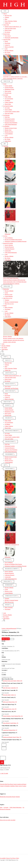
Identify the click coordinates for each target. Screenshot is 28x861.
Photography (13, 628)
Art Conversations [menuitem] (9, 98)
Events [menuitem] (4, 83)
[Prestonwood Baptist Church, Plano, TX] (14, 737)
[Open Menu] (2, 354)
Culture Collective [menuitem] (9, 102)
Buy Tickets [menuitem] (7, 52)
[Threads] (14, 850)
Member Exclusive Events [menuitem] (11, 128)
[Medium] (5, 821)
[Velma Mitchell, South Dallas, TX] (14, 723)
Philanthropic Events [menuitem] (9, 89)
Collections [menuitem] (5, 146)
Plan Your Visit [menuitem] (8, 15)
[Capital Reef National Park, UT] (14, 730)
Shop (1, 807)
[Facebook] (0, 821)
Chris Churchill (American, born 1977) (12, 635)
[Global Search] (2, 351)
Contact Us (2, 786)
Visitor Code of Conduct (20, 786)
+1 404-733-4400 (4, 773)
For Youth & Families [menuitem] (8, 106)
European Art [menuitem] (8, 196)
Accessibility (3, 858)
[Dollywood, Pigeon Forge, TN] (14, 702)
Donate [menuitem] (4, 305)
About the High (3, 784)
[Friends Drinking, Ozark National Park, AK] (14, 716)
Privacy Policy (15, 858)
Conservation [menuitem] (8, 250)
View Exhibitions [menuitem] (9, 237)
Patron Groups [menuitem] (8, 30)
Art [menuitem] (5, 143)
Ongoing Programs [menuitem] (9, 87)
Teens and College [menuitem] (9, 113)
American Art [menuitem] (8, 171)
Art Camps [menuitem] (7, 107)
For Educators (7, 809)
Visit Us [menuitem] (5, 13)
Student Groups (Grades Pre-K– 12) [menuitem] (13, 26)
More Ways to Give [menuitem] (9, 303)
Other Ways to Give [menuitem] (7, 298)
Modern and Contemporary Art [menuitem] (12, 221)
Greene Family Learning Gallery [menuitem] (12, 111)
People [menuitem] (6, 41)
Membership (3, 796)
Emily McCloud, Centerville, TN (10, 690)
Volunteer (17, 796)
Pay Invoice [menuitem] (7, 32)
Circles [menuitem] (6, 292)
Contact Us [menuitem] (7, 45)
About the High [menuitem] (6, 39)
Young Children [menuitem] (8, 109)
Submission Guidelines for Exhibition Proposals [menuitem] (15, 241)
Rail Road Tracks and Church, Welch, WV (12, 683)
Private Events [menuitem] (6, 34)
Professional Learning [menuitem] (10, 119)
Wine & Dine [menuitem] (8, 104)
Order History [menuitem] (8, 54)
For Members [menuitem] (6, 126)
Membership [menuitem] (6, 289)
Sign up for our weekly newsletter (7, 820)
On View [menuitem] (5, 236)
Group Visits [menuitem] (6, 24)
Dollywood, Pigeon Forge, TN (9, 704)
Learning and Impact (21, 784)
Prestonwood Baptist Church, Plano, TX (11, 739)
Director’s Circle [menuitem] (8, 294)
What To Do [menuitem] (7, 81)
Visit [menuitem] (5, 10)
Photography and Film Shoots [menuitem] (11, 37)
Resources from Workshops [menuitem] (11, 122)
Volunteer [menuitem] (7, 300)
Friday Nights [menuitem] (8, 96)
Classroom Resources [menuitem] (10, 120)
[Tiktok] (3, 821)
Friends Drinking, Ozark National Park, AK (12, 718)
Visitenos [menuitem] (7, 17)
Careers (15, 784)
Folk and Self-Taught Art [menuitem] (10, 209)
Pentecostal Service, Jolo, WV (9, 711)
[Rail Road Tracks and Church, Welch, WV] (14, 681)
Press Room (10, 784)
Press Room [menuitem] (7, 43)
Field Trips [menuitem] (7, 117)
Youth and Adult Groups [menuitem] (10, 28)
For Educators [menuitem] (6, 115)
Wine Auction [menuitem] (8, 91)
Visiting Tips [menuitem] (7, 23)
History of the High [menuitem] (9, 47)
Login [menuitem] (6, 48)
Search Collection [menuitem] (9, 245)
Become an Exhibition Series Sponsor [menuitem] (13, 239)
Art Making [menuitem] (7, 100)
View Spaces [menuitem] (8, 35)
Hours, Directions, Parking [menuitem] (11, 21)
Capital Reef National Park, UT (9, 732)
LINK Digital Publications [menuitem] (11, 124)
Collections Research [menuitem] (9, 248)
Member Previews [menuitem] (9, 131)
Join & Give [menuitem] (7, 286)
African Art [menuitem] (7, 158)
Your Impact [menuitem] (7, 309)
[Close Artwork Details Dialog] (12, 639)
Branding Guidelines (10, 786)
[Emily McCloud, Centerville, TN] (14, 688)
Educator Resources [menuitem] (9, 247)
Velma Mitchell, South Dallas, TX (10, 725)
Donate (13, 796)
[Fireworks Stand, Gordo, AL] (14, 695)
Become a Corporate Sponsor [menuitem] (11, 302)
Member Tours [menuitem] (8, 130)
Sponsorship (9, 796)
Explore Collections (6, 628)
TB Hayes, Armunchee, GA (10, 632)
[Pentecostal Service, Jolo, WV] (14, 709)
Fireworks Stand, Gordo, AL (9, 697)
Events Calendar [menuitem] (8, 85)
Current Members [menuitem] (9, 133)
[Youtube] (7, 821)
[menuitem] (15, 44)
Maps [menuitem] (6, 19)
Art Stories (6, 807)
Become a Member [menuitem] (9, 50)
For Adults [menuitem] (5, 95)
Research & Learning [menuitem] (8, 243)
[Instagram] (2, 821)
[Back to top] (3, 758)
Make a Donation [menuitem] (9, 307)
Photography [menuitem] (8, 234)
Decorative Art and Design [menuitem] (11, 184)
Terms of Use (9, 858)
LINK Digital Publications (15, 807)
